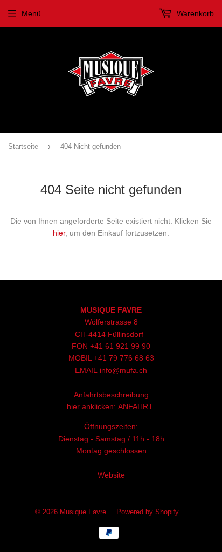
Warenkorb (194, 13)
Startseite (23, 146)
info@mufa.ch (123, 370)
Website (111, 475)
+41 (101, 358)
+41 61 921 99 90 (120, 346)
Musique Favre (83, 512)
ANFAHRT (135, 406)
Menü (31, 13)
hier (59, 233)
